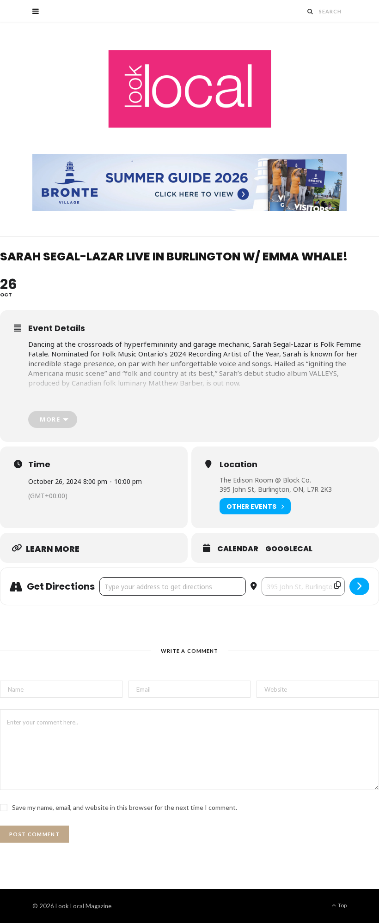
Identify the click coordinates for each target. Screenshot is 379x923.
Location (238, 464)
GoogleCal (288, 549)
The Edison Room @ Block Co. (265, 480)
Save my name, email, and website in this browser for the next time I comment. (124, 807)
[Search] (310, 11)
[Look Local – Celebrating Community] (189, 89)
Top (342, 905)
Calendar (237, 549)
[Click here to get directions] (359, 586)
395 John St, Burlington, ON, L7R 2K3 (276, 489)
